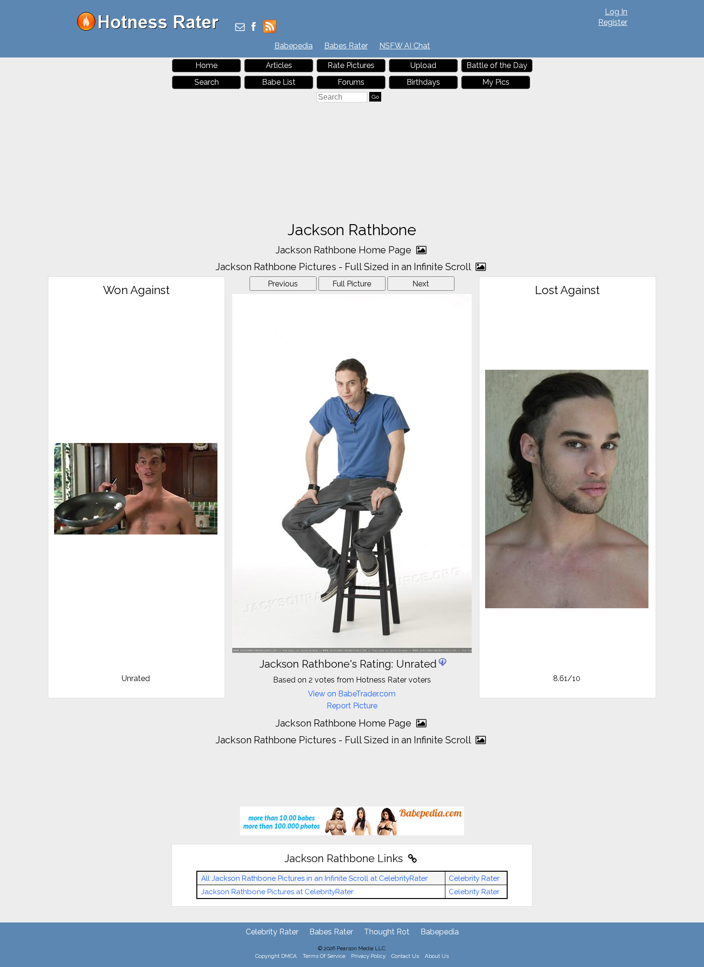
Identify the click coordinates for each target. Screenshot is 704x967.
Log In (616, 11)
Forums (351, 82)
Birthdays (423, 82)
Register (612, 22)
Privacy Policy (368, 956)
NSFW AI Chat (404, 45)
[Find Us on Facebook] (253, 27)
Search (206, 82)
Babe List (278, 82)
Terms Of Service (324, 956)
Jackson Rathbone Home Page (344, 250)
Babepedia (293, 45)
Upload (423, 65)
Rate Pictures (351, 65)
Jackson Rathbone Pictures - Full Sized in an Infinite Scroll (344, 267)
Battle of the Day (496, 65)
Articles (279, 65)
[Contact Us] (240, 27)
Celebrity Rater (474, 878)
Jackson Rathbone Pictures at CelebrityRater (277, 891)
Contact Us (405, 956)
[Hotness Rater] (151, 28)
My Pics (496, 82)
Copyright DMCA (276, 956)
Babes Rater (346, 45)
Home (206, 65)
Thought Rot (386, 931)
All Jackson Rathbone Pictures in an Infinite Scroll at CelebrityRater (314, 878)
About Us (437, 956)
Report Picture (352, 705)
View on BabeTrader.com (352, 693)
